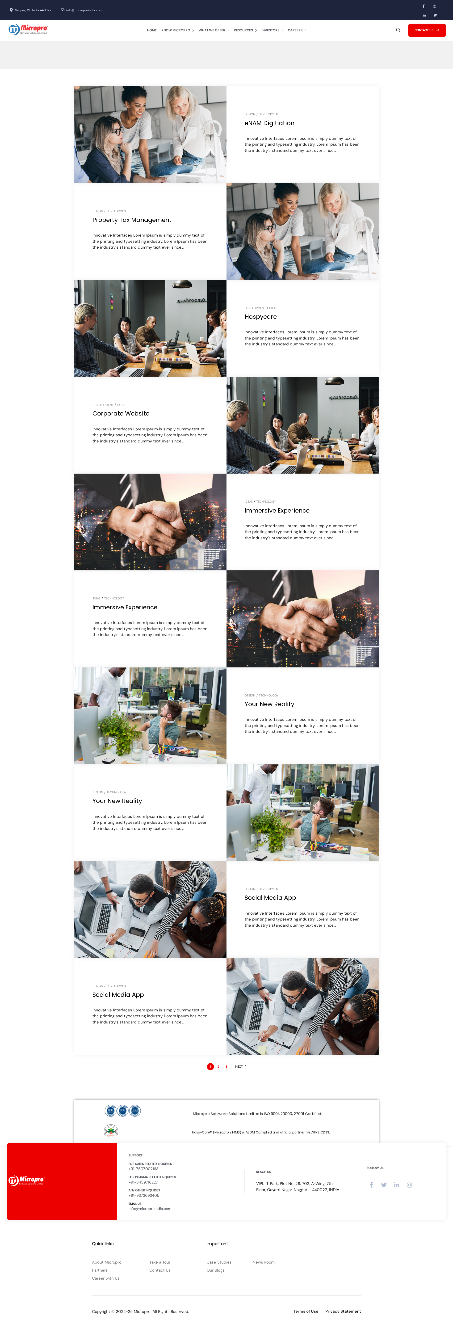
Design (250, 114)
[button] (427, 30)
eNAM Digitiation (269, 123)
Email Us (135, 1203)
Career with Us (106, 1278)
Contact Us (160, 1270)
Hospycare (261, 316)
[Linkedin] (424, 15)
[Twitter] (435, 15)
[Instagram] (434, 6)
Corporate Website (120, 413)
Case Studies (219, 1262)
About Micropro (107, 1262)
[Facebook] (423, 6)
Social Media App (270, 897)
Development (269, 114)
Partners (100, 1270)
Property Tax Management (132, 220)
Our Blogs (216, 1270)
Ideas (273, 308)
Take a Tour (159, 1262)
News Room (264, 1262)
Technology (266, 502)
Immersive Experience (277, 510)
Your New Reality (269, 704)
